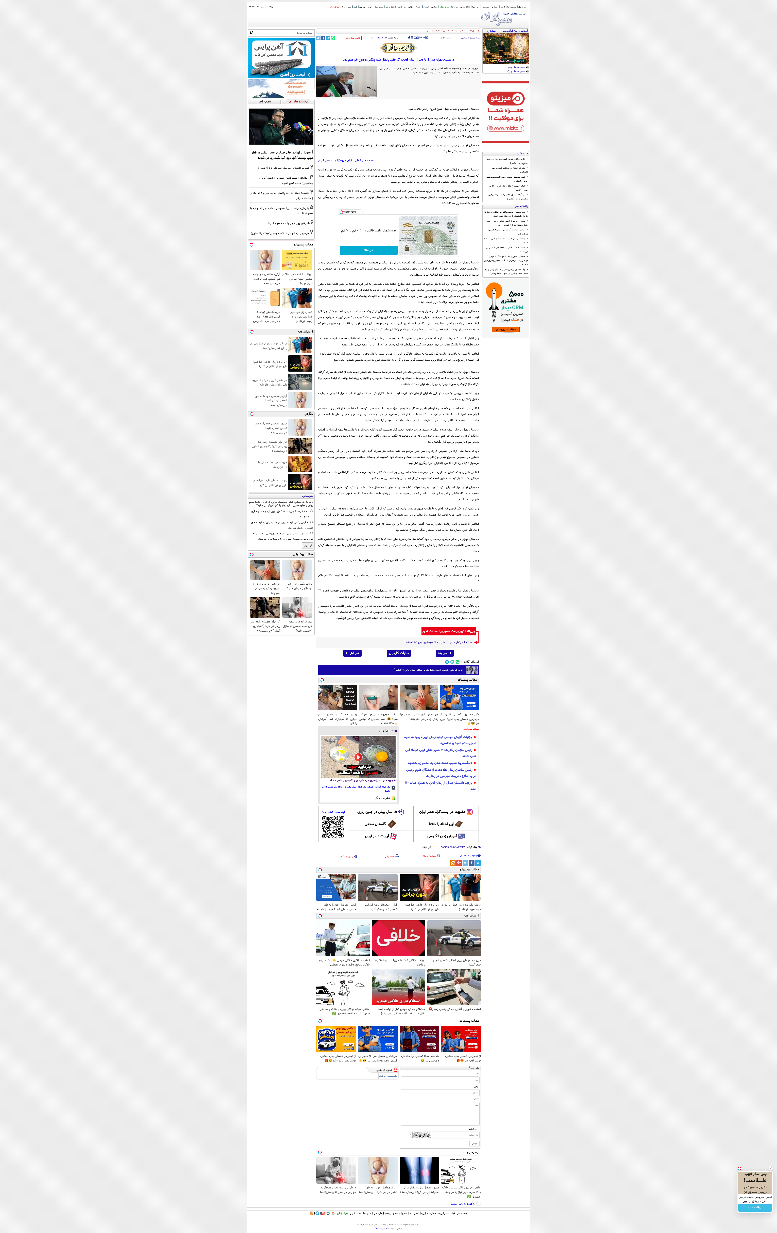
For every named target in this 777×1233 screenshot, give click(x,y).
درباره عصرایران (428, 1213)
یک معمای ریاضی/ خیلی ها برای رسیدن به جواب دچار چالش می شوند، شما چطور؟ (506, 271)
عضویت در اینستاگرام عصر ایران (442, 812)
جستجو (495, 7)
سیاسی (434, 7)
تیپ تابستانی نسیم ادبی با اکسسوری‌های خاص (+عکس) (507, 179)
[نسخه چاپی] (409, 37)
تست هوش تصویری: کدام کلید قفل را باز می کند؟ (507, 250)
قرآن (370, 7)
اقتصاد (426, 7)
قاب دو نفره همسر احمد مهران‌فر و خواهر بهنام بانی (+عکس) (507, 161)
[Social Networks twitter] (452, 662)
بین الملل (402, 7)
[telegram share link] (328, 38)
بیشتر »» (490, 30)
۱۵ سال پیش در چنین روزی (377, 812)
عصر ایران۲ (443, 1213)
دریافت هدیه (755, 1207)
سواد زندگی (444, 7)
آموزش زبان (335, 7)
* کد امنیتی (473, 1129)
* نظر (476, 1099)
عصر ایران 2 (346, 7)
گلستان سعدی (375, 824)
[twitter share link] (318, 38)
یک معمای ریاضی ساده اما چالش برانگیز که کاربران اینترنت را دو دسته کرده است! (506, 214)
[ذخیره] (415, 37)
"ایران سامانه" (381, 1229)
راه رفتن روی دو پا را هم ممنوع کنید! (289, 223)
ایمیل (476, 1086)
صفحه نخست (475, 37)
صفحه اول (522, 7)
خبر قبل (355, 653)
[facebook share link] (323, 38)
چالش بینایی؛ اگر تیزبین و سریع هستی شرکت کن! (508, 232)
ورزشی (410, 7)
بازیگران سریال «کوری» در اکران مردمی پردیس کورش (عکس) (508, 197)
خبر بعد (442, 653)
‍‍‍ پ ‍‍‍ (422, 37)
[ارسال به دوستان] (412, 37)
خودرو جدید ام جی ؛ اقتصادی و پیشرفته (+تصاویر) (280, 233)
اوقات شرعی (465, 7)
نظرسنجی (485, 7)
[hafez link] (399, 48)
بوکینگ (382, 1076)
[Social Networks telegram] (447, 662)
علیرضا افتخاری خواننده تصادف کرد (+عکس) (510, 170)
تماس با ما (511, 7)
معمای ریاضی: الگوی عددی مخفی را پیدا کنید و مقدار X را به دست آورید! (507, 223)
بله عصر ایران (326, 160)
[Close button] (771, 1168)
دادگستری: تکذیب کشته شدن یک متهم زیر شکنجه (440, 763)
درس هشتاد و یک (516, 71)
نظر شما (474, 1067)
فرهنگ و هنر (391, 7)
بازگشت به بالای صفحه (463, 1204)
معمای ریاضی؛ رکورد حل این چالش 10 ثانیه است (506, 241)
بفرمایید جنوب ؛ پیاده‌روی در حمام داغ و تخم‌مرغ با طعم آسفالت (362, 780)
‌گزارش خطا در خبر (352, 38)
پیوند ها (454, 7)
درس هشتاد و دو (516, 67)
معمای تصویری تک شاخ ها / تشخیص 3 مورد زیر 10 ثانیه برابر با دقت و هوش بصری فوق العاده (506, 260)
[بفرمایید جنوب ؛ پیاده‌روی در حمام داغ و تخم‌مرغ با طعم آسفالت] (358, 757)
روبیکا (340, 160)
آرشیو (502, 7)
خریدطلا (368, 250)
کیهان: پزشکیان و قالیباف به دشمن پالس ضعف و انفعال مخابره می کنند (444, 31)
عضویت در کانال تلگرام (360, 160)
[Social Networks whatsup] (457, 662)
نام (477, 1074)
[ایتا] (453, 863)
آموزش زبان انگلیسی (442, 836)
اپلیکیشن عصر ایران (333, 812)
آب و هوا (475, 7)
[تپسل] (341, 212)
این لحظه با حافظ (441, 824)
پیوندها (387, 1213)
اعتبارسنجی (392, 1076)
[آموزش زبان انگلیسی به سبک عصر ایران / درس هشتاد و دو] (506, 48)
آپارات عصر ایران (377, 836)
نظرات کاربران (399, 653)
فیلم (355, 7)
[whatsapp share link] (333, 38)
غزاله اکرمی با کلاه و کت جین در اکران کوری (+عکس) (508, 188)
